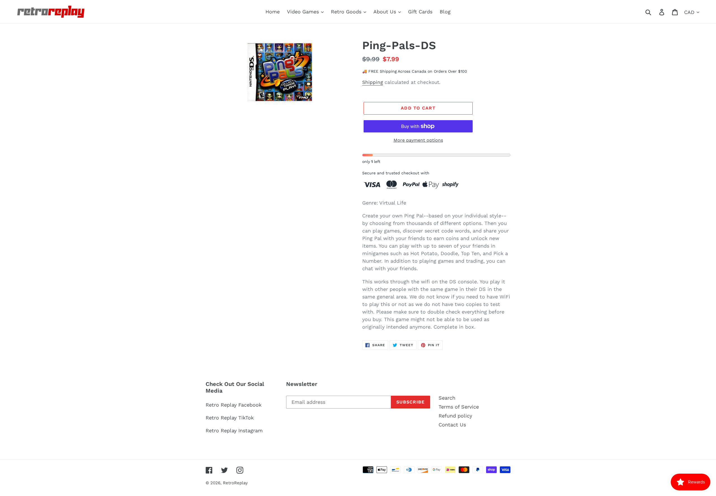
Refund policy (455, 416)
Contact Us (452, 425)
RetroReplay (235, 482)
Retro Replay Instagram (234, 430)
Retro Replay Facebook (234, 405)
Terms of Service (459, 407)
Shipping (372, 82)
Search (447, 398)
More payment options (418, 140)
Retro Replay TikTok (230, 418)
